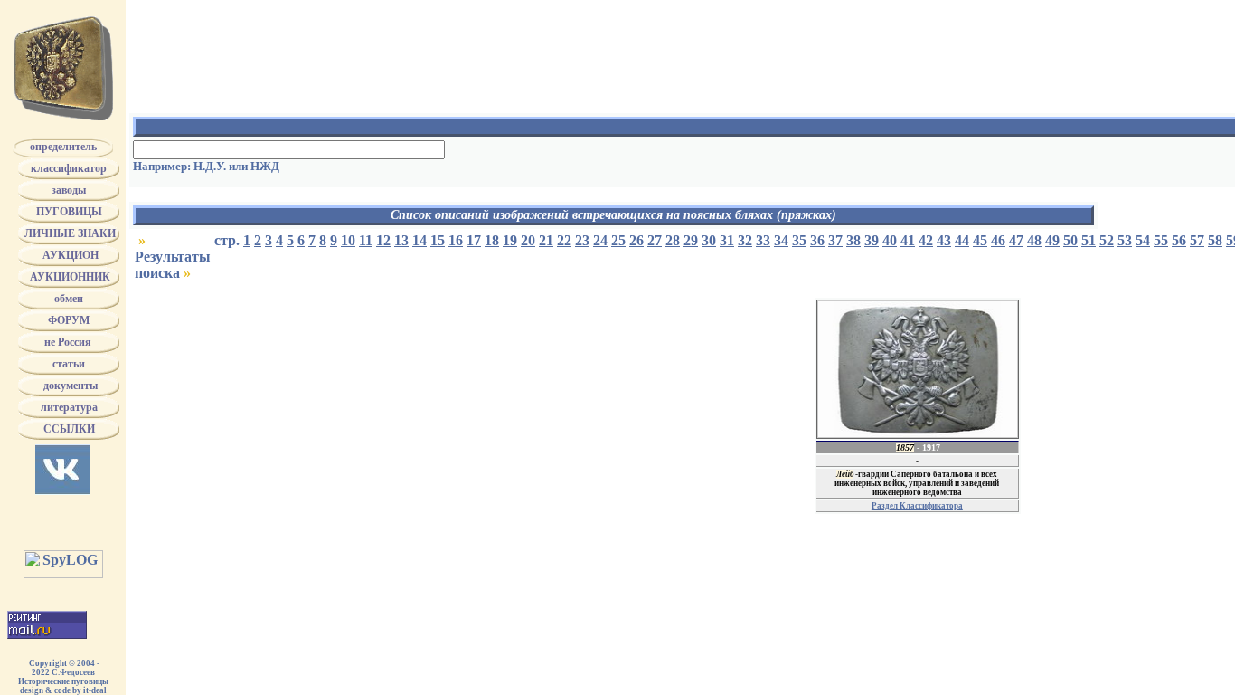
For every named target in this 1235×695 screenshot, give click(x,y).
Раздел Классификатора (917, 505)
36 (817, 240)
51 (1088, 240)
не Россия (69, 342)
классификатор (69, 168)
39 (871, 240)
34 (781, 240)
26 (636, 240)
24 (600, 240)
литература (69, 407)
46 (998, 240)
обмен (69, 298)
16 (455, 240)
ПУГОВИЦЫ (69, 211)
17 (474, 240)
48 (1034, 240)
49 (1052, 240)
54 (1143, 240)
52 (1106, 240)
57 (1197, 240)
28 (672, 240)
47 (1016, 240)
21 (546, 240)
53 (1124, 240)
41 (907, 240)
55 (1161, 240)
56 (1179, 240)
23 (582, 240)
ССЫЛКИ (69, 429)
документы (69, 385)
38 (853, 240)
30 (709, 240)
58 (1215, 240)
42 (926, 240)
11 (365, 240)
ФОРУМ (69, 320)
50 (1070, 240)
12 (383, 240)
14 (419, 240)
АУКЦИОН (69, 255)
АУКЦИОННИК (69, 277)
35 (799, 240)
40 (889, 240)
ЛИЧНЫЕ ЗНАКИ (68, 233)
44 (962, 240)
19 (510, 240)
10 (348, 240)
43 (944, 240)
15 (437, 240)
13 (401, 240)
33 (763, 240)
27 (654, 240)
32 (745, 240)
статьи (68, 363)
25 (618, 240)
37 (835, 240)
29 (690, 240)
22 (564, 240)
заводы (69, 190)
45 (980, 240)
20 (528, 240)
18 (492, 240)
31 (727, 240)
